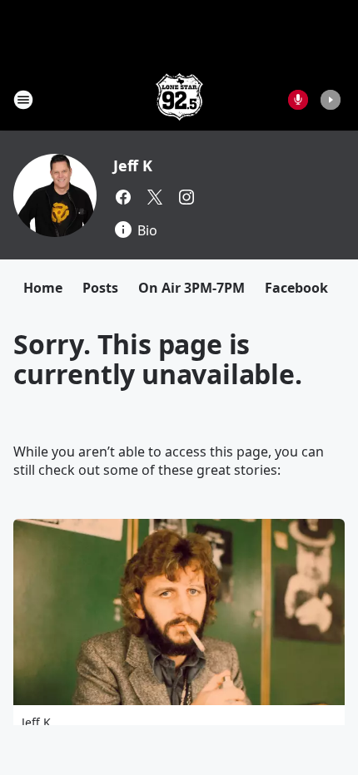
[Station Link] (179, 99)
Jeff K (132, 165)
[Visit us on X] (155, 197)
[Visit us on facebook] (123, 197)
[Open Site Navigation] (23, 100)
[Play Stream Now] (331, 100)
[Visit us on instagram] (186, 197)
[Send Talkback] (298, 100)
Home (42, 288)
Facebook (296, 288)
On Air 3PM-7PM (191, 288)
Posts (100, 288)
